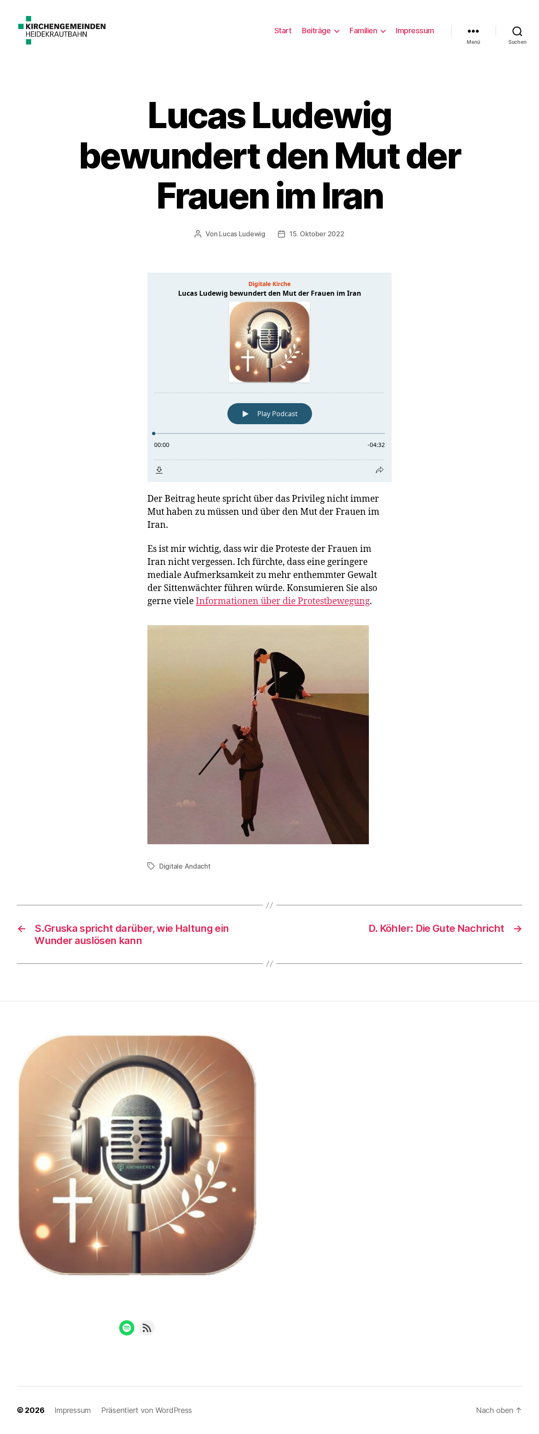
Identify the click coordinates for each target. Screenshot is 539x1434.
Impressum (415, 30)
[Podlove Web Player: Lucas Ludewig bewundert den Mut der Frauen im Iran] (269, 377)
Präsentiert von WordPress (146, 1410)
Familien (363, 30)
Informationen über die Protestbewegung (283, 601)
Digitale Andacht (185, 866)
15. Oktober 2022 (316, 234)
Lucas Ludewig (242, 234)
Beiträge (316, 30)
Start (283, 30)
